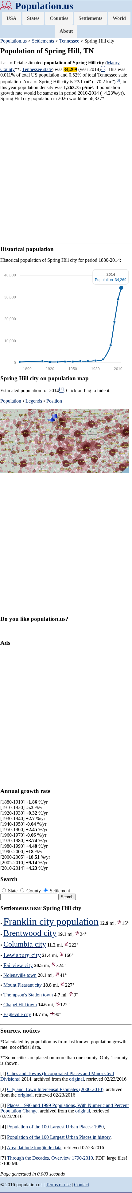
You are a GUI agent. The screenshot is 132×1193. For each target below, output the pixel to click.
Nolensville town (20, 975)
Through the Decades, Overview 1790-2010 (50, 1158)
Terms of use (58, 1184)
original (76, 1079)
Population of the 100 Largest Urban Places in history (59, 1137)
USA (11, 18)
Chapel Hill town (20, 1004)
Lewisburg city (22, 954)
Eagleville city (17, 1014)
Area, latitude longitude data (34, 1147)
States (33, 18)
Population (10, 400)
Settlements (90, 18)
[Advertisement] (66, 172)
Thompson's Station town (28, 994)
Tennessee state (37, 69)
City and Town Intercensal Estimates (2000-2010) (55, 1089)
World (119, 18)
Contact (81, 1184)
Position (54, 400)
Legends (33, 400)
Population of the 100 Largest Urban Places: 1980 (55, 1126)
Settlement (59, 890)
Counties (59, 18)
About (66, 31)
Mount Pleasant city (22, 985)
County (33, 890)
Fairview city (18, 965)
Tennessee (69, 40)
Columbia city (24, 944)
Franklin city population (51, 921)
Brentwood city (29, 933)
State (13, 890)
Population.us (44, 5)
